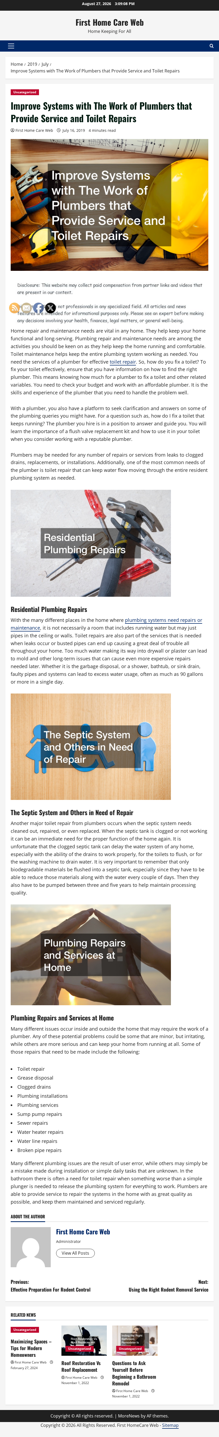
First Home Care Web (110, 22)
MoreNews (129, 1416)
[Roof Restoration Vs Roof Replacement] (84, 1341)
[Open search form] (212, 46)
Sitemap (170, 1425)
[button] (11, 46)
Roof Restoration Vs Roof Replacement (81, 1366)
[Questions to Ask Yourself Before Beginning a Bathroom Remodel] (135, 1341)
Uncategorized (24, 92)
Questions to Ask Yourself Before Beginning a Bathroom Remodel (134, 1373)
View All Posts (75, 1253)
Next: (168, 1285)
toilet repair (123, 362)
